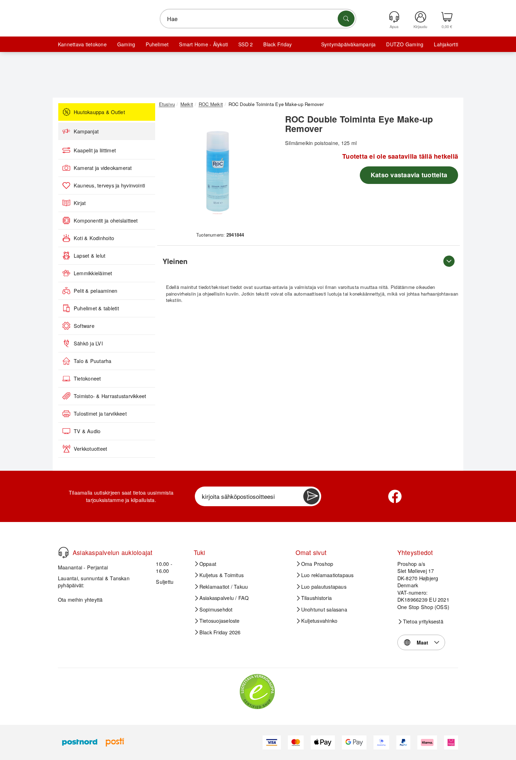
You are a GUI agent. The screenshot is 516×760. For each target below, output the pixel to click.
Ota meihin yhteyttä (80, 599)
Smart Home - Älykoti (203, 44)
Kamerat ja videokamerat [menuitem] (103, 167)
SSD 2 (245, 44)
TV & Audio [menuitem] (87, 431)
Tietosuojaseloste (219, 620)
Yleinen (175, 261)
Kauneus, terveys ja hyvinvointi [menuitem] (109, 185)
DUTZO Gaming (404, 44)
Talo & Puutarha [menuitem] (93, 360)
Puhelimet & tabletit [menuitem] (96, 308)
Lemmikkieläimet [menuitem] (93, 273)
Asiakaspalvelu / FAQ (224, 597)
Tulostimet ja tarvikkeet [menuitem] (100, 413)
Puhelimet (157, 44)
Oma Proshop (317, 563)
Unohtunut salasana (324, 609)
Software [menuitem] (84, 325)
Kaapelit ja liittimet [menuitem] (95, 150)
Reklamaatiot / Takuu (223, 586)
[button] (217, 171)
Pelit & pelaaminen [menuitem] (95, 290)
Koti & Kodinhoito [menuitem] (94, 238)
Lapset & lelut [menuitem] (89, 255)
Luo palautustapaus (323, 586)
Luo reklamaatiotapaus (327, 575)
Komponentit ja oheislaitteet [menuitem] (106, 220)
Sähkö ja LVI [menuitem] (88, 343)
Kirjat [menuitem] (80, 202)
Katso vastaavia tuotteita (409, 174)
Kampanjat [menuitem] (86, 131)
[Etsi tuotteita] (346, 19)
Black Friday (277, 44)
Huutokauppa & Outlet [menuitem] (99, 111)
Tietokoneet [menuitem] (87, 378)
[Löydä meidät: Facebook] (395, 496)
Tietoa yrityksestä (423, 621)
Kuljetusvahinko (319, 620)
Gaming (126, 44)
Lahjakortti (446, 44)
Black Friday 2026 (220, 632)
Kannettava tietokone (82, 44)
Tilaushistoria (316, 597)
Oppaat (207, 563)
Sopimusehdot (216, 609)
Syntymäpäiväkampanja (348, 44)
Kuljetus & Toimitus (221, 575)
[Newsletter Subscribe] (311, 496)
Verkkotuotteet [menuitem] (90, 448)
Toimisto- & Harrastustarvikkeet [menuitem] (110, 395)
